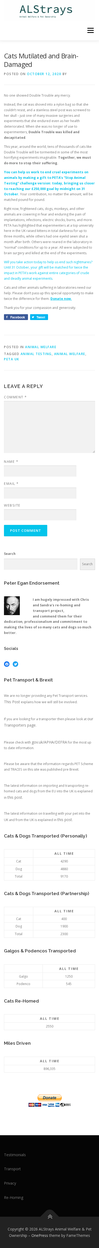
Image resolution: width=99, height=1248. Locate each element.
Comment (15, 397)
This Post (12, 701)
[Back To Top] (49, 1216)
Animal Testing (36, 354)
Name (11, 461)
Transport (12, 1168)
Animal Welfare (40, 347)
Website (12, 505)
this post (14, 797)
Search (10, 553)
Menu (90, 30)
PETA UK (11, 359)
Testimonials (15, 1154)
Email (11, 483)
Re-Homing (13, 1197)
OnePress (39, 1235)
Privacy (10, 1183)
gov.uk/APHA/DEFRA (49, 742)
